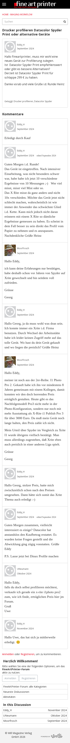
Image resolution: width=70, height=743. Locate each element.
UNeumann (23, 568)
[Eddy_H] (10, 47)
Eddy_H (21, 44)
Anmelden (8, 654)
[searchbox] (35, 21)
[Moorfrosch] (10, 250)
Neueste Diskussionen (16, 691)
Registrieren (27, 654)
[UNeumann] (10, 571)
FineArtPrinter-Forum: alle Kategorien (24, 686)
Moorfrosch (23, 248)
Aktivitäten (9, 697)
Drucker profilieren (23, 101)
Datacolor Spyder (43, 101)
